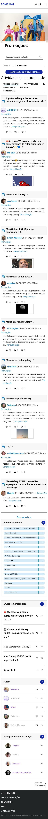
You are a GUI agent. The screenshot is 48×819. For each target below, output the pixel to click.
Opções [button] (40, 66)
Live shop (8, 583)
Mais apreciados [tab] (31, 84)
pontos (7, 588)
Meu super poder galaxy (19, 360)
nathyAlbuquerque (15, 453)
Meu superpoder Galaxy (18, 398)
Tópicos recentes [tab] (11, 84)
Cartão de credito (11, 533)
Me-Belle (11, 153)
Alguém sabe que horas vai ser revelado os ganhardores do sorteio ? (26, 100)
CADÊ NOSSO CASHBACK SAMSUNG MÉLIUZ (21, 529)
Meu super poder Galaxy (19, 276)
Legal (4, 807)
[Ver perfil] (3, 110)
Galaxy (7, 570)
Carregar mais (23, 517)
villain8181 (11, 367)
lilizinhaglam (12, 328)
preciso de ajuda (11, 592)
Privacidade (7, 802)
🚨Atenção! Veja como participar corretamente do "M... (18, 616)
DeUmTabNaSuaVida (12, 556)
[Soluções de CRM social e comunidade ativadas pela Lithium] (40, 784)
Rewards (8, 670)
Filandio (10, 493)
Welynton (11, 405)
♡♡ (8, 446)
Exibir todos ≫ (24, 604)
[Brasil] (7, 4)
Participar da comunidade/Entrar (24, 72)
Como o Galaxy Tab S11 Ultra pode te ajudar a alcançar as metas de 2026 (22, 538)
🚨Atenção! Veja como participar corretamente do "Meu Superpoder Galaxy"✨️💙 (25, 144)
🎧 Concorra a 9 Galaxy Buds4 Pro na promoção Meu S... (19, 633)
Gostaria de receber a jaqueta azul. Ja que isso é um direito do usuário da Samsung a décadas (22, 579)
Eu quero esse (10, 565)
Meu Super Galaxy (15, 194)
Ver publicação (18, 126)
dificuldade (9, 560)
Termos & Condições (10, 798)
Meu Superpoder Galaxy (19, 321)
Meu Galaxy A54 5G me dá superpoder (17, 658)
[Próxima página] (43, 522)
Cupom (7, 547)
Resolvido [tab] (24, 87)
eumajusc (11, 283)
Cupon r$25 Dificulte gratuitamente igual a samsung (22, 551)
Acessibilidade (8, 793)
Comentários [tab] (9, 87)
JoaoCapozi (12, 201)
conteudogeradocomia (13, 542)
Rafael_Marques (14, 238)
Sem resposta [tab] (9, 91)
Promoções (6, 114)
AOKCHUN (11, 110)
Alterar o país (8, 811)
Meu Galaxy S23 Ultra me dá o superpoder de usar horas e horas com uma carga (26, 484)
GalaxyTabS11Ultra (11, 574)
